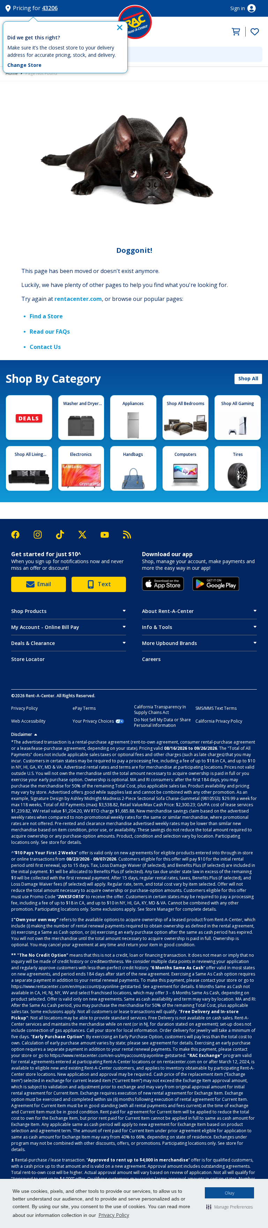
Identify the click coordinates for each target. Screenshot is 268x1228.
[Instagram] (41, 534)
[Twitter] (86, 534)
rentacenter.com (78, 299)
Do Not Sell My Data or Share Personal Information (162, 722)
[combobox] (134, 54)
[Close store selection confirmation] (120, 27)
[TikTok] (63, 534)
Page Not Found (41, 73)
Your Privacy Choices (93, 721)
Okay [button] (229, 1193)
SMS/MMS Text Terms (216, 708)
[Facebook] (19, 534)
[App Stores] (163, 584)
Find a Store (46, 316)
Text (104, 584)
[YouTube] (108, 535)
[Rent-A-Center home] (135, 22)
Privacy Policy (113, 1215)
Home (12, 73)
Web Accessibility (28, 721)
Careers (151, 659)
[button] (229, 1206)
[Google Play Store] (215, 584)
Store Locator (28, 659)
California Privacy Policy (218, 721)
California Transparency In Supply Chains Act (160, 709)
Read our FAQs (50, 331)
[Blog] (127, 534)
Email (44, 584)
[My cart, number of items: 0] (234, 32)
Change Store (24, 65)
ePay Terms (84, 708)
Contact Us (45, 347)
